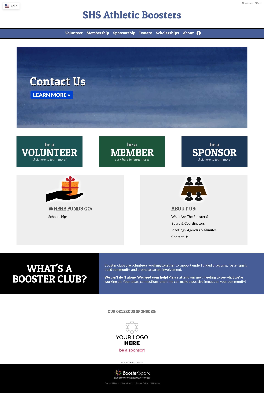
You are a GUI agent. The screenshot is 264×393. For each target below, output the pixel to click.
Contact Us (179, 237)
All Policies (155, 383)
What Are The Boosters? (189, 216)
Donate (145, 32)
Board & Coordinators (188, 223)
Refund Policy (142, 383)
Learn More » (51, 95)
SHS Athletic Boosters (132, 14)
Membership (98, 32)
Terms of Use (111, 383)
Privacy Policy (126, 383)
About (188, 32)
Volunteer (74, 32)
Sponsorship (124, 32)
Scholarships (167, 32)
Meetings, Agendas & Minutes (194, 230)
